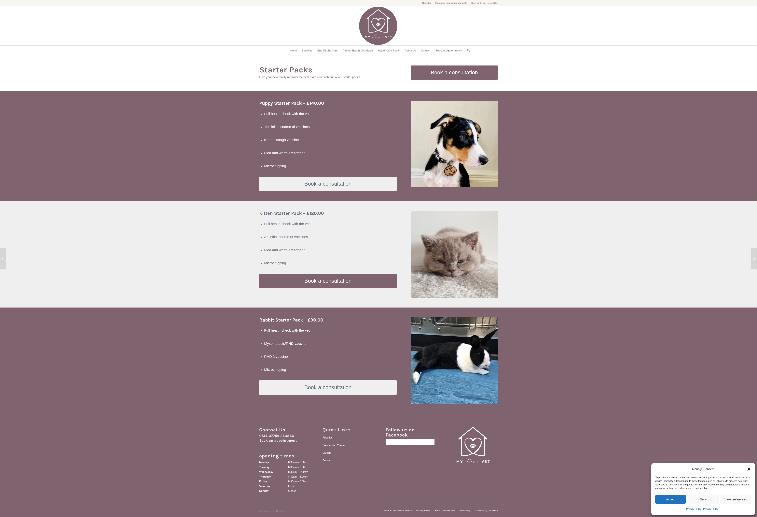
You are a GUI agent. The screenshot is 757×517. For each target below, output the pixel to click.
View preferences (735, 499)
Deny (703, 499)
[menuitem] (426, 3)
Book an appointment (278, 440)
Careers (327, 452)
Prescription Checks (334, 445)
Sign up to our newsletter (484, 3)
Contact (327, 460)
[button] (749, 469)
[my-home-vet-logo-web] (378, 26)
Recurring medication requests (451, 3)
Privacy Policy (693, 509)
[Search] (467, 51)
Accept (670, 499)
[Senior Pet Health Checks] (3, 258)
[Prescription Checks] (754, 258)
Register (426, 3)
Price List (328, 437)
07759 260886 (281, 436)
